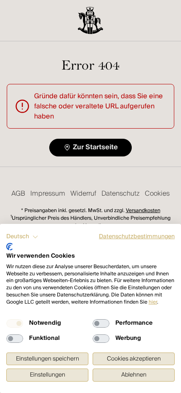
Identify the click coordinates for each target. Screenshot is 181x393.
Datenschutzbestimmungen (137, 236)
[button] (22, 237)
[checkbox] (14, 323)
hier (153, 302)
